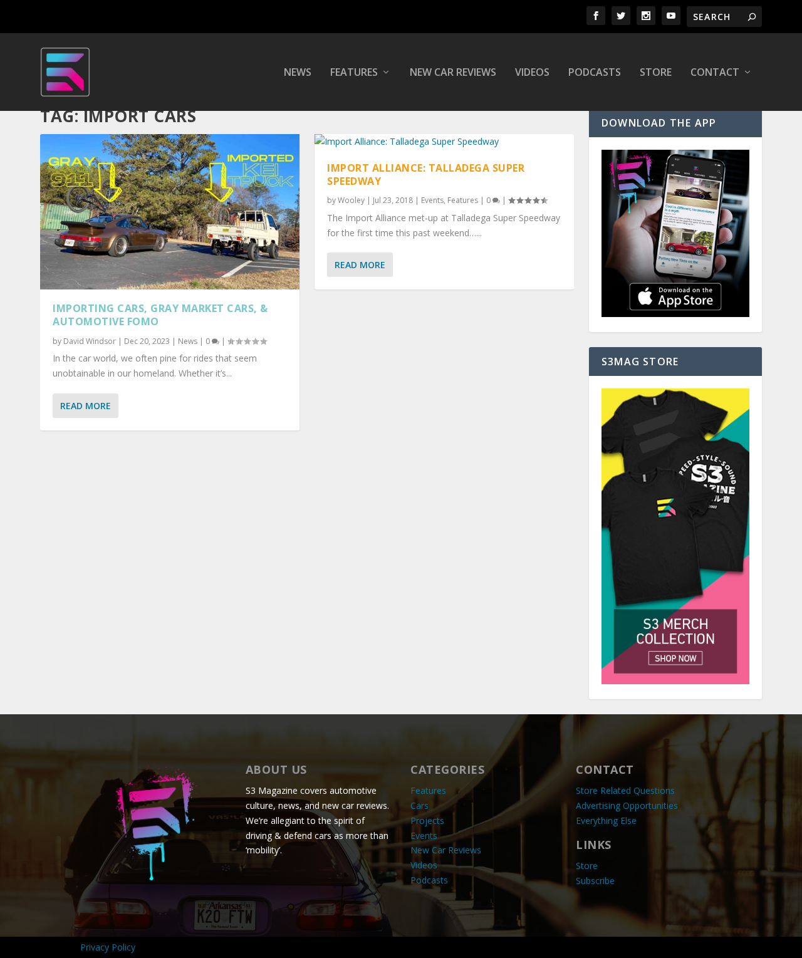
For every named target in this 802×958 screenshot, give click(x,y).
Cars (419, 805)
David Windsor (89, 341)
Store (656, 73)
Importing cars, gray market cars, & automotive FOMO (160, 314)
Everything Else (606, 820)
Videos (532, 73)
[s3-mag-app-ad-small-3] (675, 314)
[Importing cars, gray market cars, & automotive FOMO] (169, 211)
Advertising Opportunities (627, 805)
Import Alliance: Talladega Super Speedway (425, 174)
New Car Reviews (453, 73)
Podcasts (594, 73)
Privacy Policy (107, 947)
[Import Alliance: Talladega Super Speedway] (444, 141)
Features (354, 73)
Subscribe (595, 881)
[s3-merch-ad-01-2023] (675, 681)
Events (432, 200)
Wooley (351, 200)
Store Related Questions (625, 790)
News (297, 73)
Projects (427, 820)
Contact (714, 73)
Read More (85, 406)
